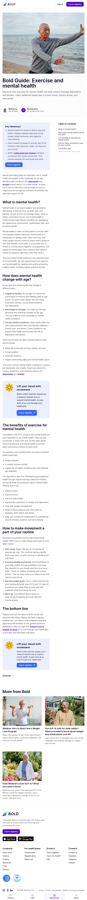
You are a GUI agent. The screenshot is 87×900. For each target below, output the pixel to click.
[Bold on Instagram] (4, 890)
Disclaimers (56, 890)
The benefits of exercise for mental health (69, 139)
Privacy (48, 890)
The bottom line (64, 148)
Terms (41, 890)
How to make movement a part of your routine (70, 144)
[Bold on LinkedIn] (11, 890)
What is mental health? (67, 129)
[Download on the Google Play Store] (26, 838)
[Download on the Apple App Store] (10, 838)
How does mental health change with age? (71, 133)
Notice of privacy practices (73, 890)
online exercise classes (25, 153)
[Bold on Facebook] (7, 890)
